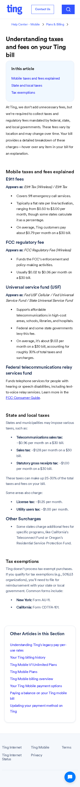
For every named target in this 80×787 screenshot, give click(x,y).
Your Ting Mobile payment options (36, 686)
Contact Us (42, 9)
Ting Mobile (40, 747)
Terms (66, 747)
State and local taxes (26, 85)
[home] (14, 9)
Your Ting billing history (27, 657)
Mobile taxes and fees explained (35, 78)
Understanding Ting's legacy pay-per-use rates (38, 647)
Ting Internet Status (12, 757)
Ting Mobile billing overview (31, 679)
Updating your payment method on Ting (36, 708)
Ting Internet (12, 747)
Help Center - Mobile (25, 24)
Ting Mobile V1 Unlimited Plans (33, 665)
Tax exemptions (23, 92)
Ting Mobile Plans (23, 672)
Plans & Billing (55, 24)
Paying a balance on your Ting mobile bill (38, 696)
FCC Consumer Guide (23, 398)
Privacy (36, 755)
